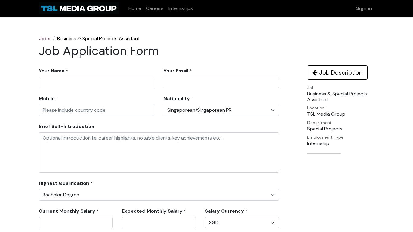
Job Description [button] (340, 72)
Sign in (364, 8)
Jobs (44, 38)
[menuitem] (135, 8)
